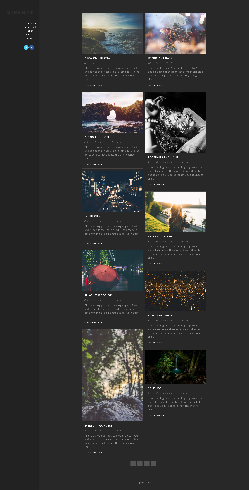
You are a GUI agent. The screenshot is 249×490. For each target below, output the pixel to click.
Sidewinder (20, 12)
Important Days (160, 58)
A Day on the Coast (98, 58)
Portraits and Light (163, 157)
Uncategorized (120, 63)
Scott (89, 63)
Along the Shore (97, 137)
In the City (92, 216)
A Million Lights (160, 315)
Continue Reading (92, 85)
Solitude (154, 388)
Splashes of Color (98, 295)
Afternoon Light (161, 236)
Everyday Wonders (98, 425)
